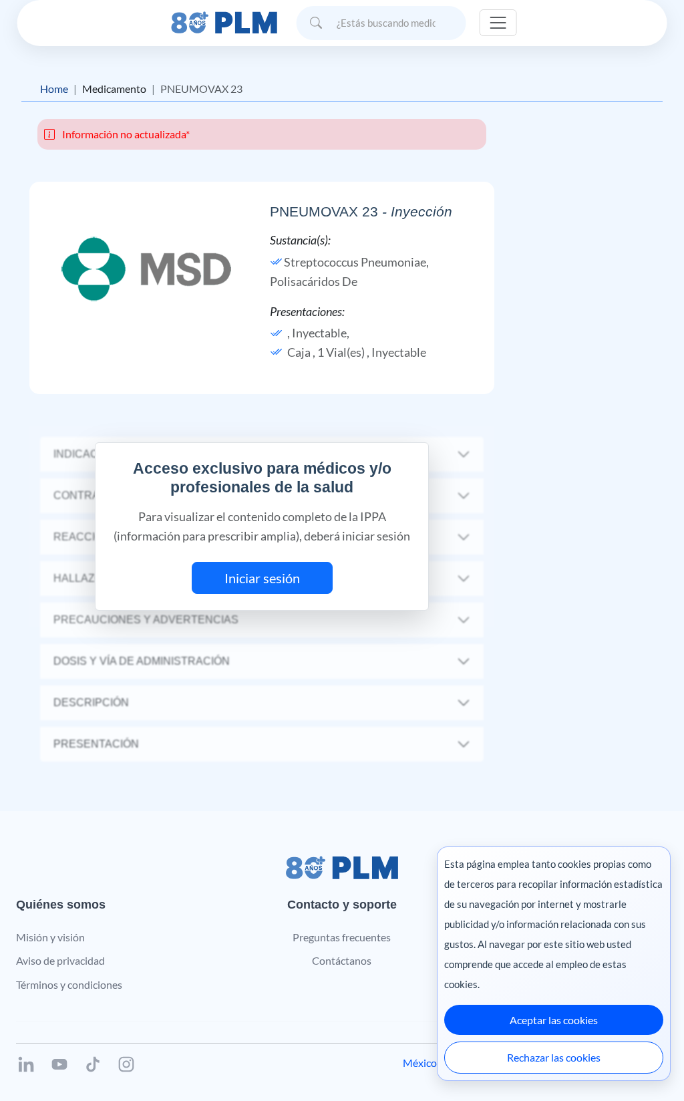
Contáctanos (341, 960)
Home (54, 88)
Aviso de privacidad (60, 960)
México (420, 1062)
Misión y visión (50, 937)
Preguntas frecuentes (342, 937)
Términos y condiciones (69, 984)
